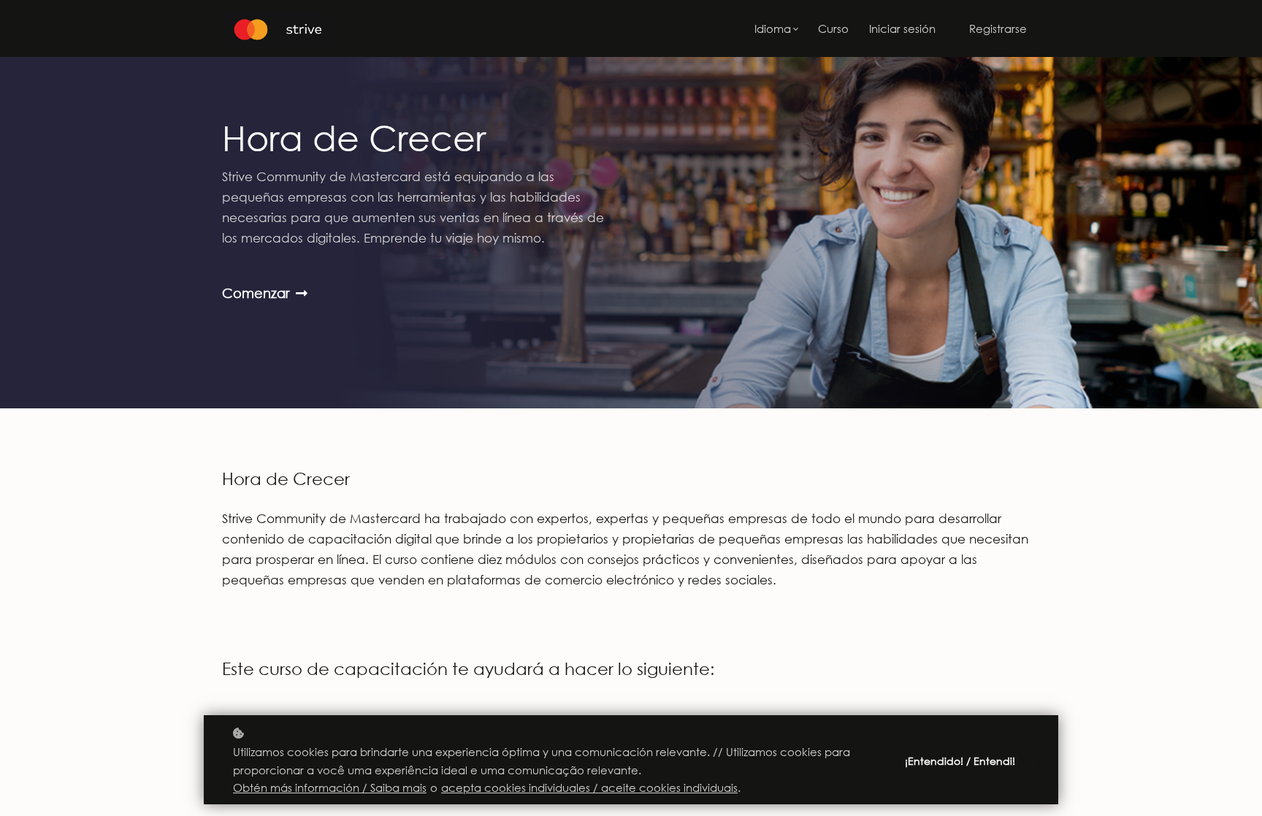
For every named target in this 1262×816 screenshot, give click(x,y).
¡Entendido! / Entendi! (960, 761)
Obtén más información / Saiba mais (330, 787)
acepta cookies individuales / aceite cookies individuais (589, 787)
